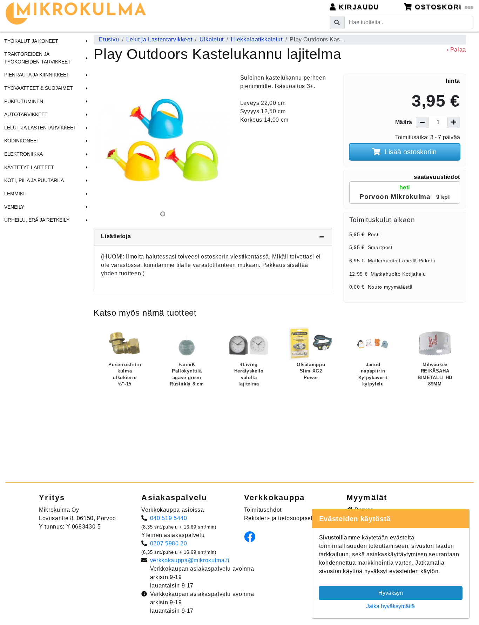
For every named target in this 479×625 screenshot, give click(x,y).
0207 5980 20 (168, 543)
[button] (85, 41)
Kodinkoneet (22, 140)
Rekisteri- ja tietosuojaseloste (284, 518)
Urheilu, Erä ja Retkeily (36, 220)
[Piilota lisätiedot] (322, 236)
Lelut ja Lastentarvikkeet (40, 127)
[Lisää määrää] (454, 122)
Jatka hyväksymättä (390, 606)
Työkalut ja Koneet (31, 41)
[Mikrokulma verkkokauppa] (76, 13)
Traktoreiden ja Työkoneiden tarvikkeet (37, 58)
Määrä (403, 122)
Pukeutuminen (23, 101)
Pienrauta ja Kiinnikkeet (36, 75)
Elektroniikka (23, 154)
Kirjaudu (357, 7)
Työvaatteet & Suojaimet (38, 88)
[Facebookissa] (251, 539)
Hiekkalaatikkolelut (256, 39)
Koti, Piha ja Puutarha (34, 180)
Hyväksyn (390, 593)
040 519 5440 (168, 518)
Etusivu (109, 39)
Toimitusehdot (263, 510)
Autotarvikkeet (26, 114)
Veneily (14, 207)
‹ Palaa (456, 50)
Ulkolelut (212, 39)
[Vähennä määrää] (422, 122)
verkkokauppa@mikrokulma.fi (190, 560)
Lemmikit (16, 193)
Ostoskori (438, 7)
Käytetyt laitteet (29, 167)
